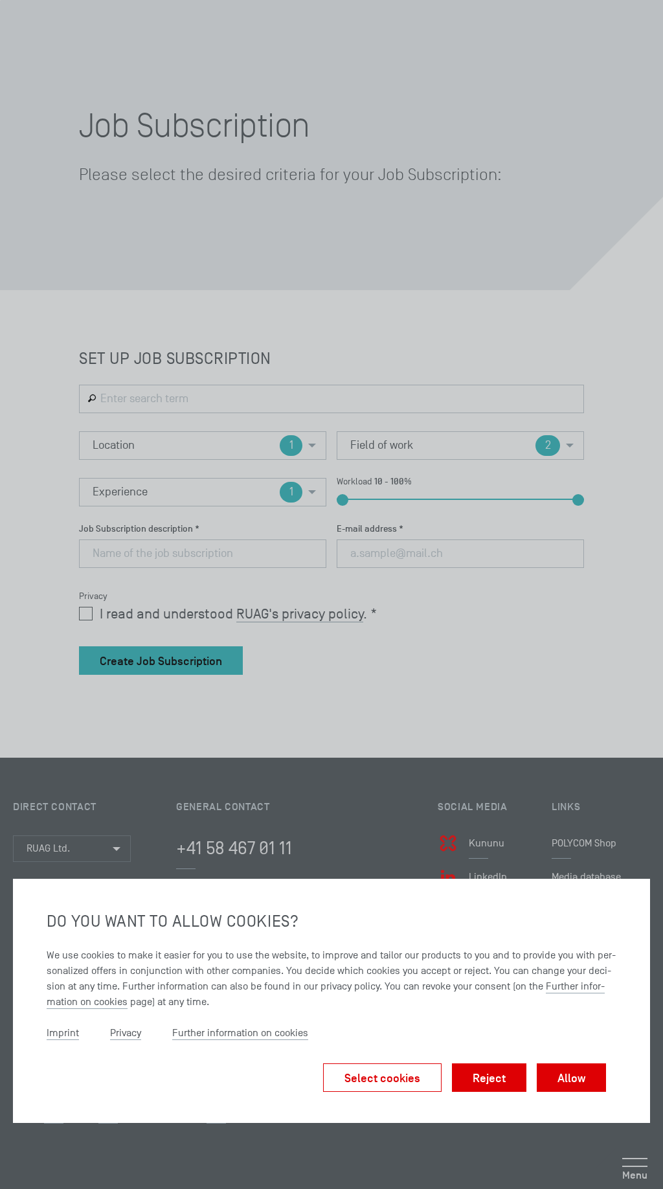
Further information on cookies (240, 1033)
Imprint (63, 1033)
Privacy (125, 1033)
